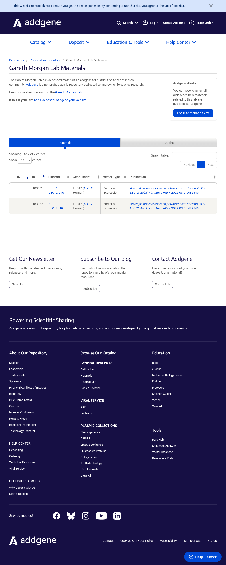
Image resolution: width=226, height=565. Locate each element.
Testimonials (17, 375)
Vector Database (162, 452)
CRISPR (85, 438)
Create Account (174, 23)
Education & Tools (125, 42)
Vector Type (111, 177)
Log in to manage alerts (193, 113)
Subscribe (90, 288)
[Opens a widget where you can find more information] (203, 557)
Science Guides (162, 393)
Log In (154, 23)
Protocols (158, 387)
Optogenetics (89, 457)
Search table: (160, 155)
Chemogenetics (90, 432)
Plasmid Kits (88, 381)
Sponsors (15, 381)
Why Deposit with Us (22, 487)
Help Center (178, 42)
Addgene (32, 84)
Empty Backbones (92, 444)
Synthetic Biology (91, 463)
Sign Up (17, 284)
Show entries (25, 160)
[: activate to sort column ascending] (19, 176)
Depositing (16, 450)
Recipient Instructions (23, 424)
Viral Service (17, 468)
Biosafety (15, 393)
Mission (14, 362)
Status (212, 540)
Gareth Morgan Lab (68, 92)
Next (210, 164)
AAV (83, 407)
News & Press (18, 418)
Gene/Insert (81, 177)
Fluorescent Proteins (93, 451)
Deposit (76, 42)
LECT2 (88, 188)
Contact (108, 540)
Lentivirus (87, 413)
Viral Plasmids (89, 469)
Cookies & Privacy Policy (136, 540)
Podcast (157, 381)
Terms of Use (192, 540)
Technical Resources (22, 462)
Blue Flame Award (20, 400)
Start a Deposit (18, 493)
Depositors (16, 60)
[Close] (209, 5)
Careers (14, 406)
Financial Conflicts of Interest (27, 387)
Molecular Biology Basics (167, 375)
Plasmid (54, 177)
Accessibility (168, 540)
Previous (189, 164)
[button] (127, 23)
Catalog (38, 42)
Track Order (204, 23)
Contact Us (162, 284)
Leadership (16, 369)
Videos (156, 400)
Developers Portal (163, 458)
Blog (155, 362)
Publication (138, 177)
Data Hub (158, 439)
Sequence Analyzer (164, 445)
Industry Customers (21, 412)
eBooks (157, 369)
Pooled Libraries (91, 388)
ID (33, 177)
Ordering (14, 456)
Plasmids (65, 143)
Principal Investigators (45, 60)
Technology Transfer (22, 431)
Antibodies (87, 369)
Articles (169, 143)
